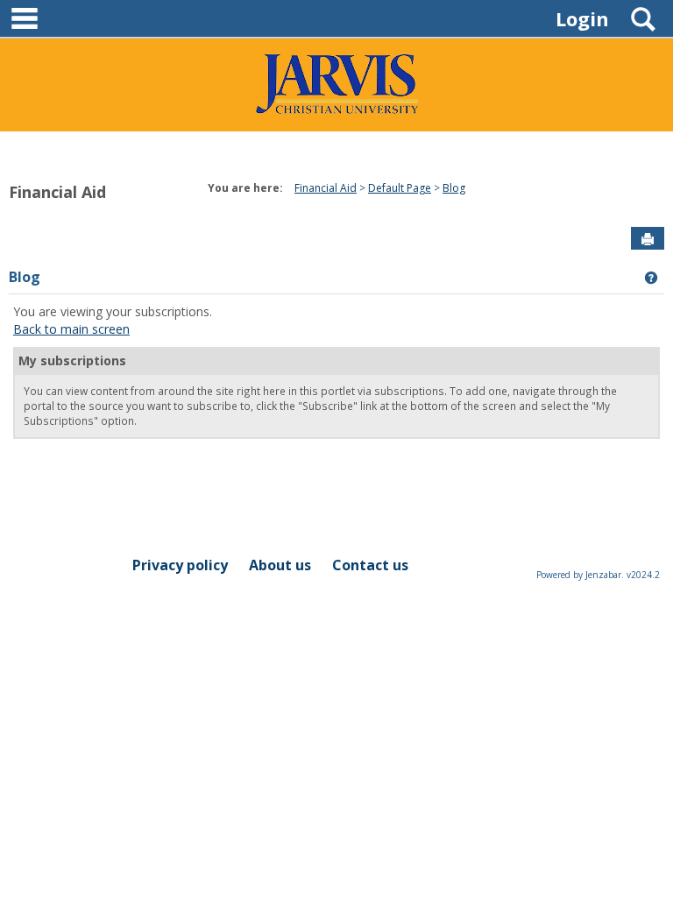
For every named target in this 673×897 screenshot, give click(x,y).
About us (280, 565)
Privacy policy (180, 565)
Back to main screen (71, 329)
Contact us (370, 565)
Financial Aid (57, 191)
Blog (24, 276)
